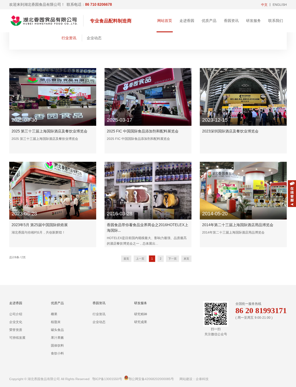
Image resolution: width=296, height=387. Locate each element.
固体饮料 (57, 345)
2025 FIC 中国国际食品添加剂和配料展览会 (143, 131)
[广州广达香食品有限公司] (46, 21)
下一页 (172, 258)
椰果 (54, 314)
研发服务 (253, 21)
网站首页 (164, 21)
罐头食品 (57, 330)
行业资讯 (69, 38)
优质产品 (209, 21)
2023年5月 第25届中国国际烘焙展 (40, 225)
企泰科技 (202, 379)
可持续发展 (17, 337)
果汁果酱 (57, 337)
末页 (186, 258)
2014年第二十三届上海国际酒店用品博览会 (237, 225)
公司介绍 (15, 314)
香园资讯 (231, 21)
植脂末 (56, 322)
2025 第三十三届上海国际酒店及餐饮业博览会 (49, 131)
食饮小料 (57, 353)
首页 (126, 258)
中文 (264, 4)
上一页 (140, 258)
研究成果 (140, 322)
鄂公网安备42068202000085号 (151, 379)
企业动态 (94, 38)
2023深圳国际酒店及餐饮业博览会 (230, 131)
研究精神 (140, 314)
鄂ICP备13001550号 (107, 379)
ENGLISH (280, 4)
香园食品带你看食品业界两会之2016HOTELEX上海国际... (147, 227)
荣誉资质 (15, 330)
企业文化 (15, 322)
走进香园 (186, 21)
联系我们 (275, 21)
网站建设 (185, 379)
